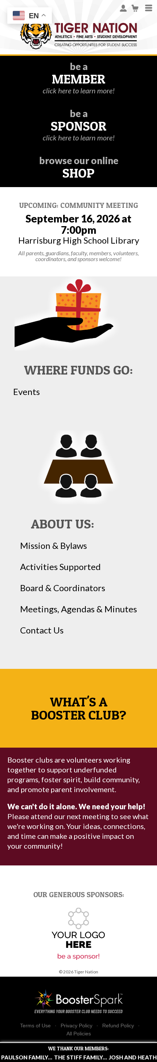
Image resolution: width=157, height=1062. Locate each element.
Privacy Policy (76, 1025)
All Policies (78, 1033)
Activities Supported (60, 566)
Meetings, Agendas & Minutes (78, 609)
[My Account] (123, 7)
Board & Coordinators (62, 588)
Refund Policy (118, 1025)
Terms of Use (35, 1025)
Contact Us (42, 630)
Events (26, 391)
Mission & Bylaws (53, 545)
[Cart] (135, 7)
